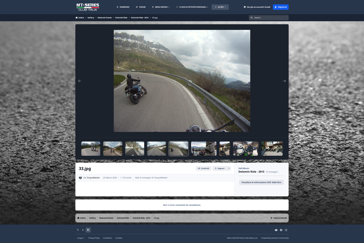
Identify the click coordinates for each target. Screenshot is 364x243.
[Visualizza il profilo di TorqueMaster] (80, 177)
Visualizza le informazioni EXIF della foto (261, 182)
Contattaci (107, 238)
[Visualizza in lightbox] (182, 81)
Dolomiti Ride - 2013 (251, 171)
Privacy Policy (94, 238)
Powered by (275, 238)
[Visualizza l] (90, 149)
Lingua (80, 238)
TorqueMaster (93, 177)
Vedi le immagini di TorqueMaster (151, 177)
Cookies (118, 238)
